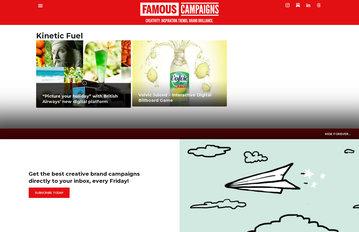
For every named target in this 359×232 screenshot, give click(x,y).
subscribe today (49, 193)
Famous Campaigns (179, 12)
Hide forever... (338, 134)
